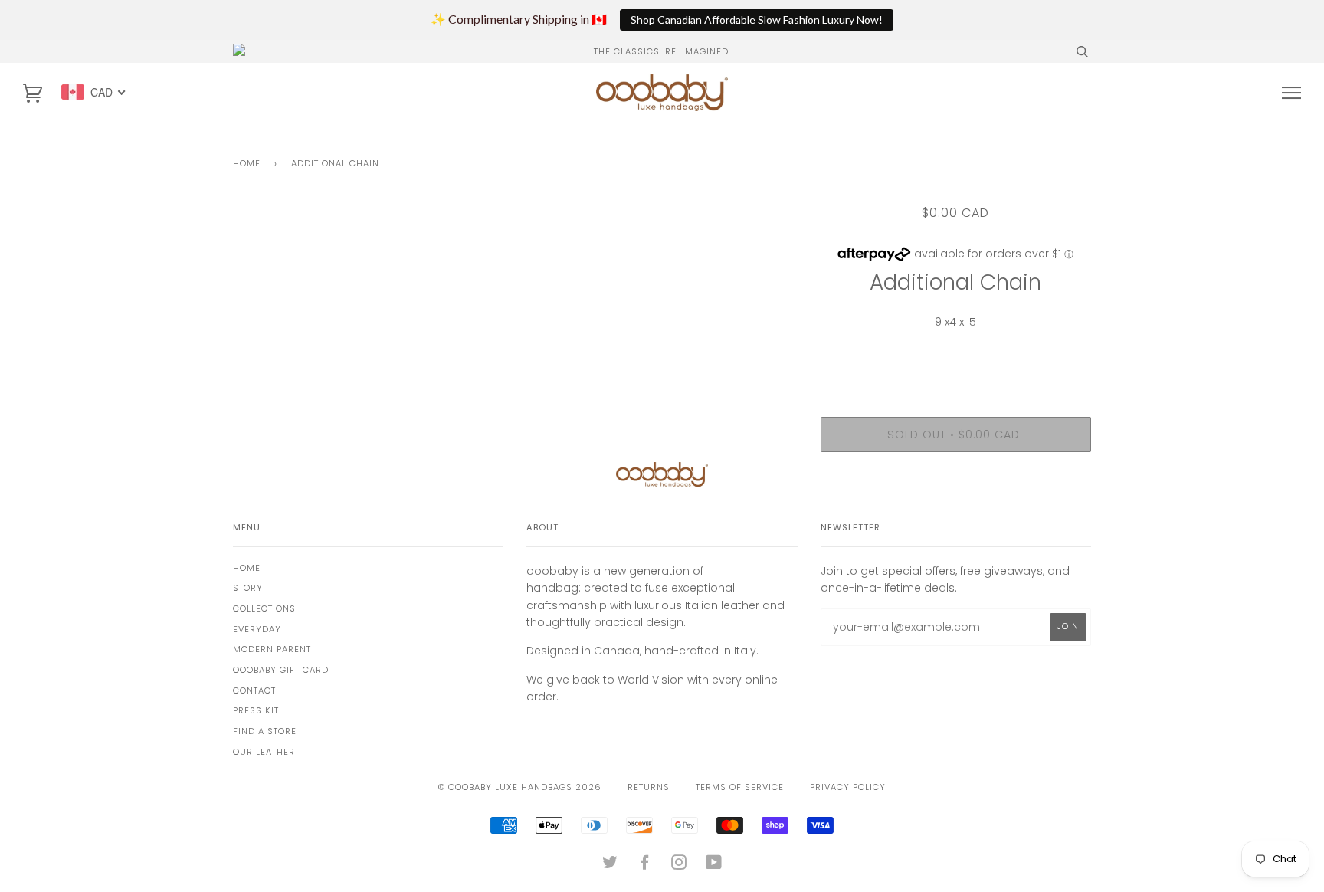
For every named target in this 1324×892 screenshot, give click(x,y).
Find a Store (265, 731)
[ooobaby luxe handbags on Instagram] (679, 865)
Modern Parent (272, 649)
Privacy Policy (848, 787)
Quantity (955, 354)
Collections (264, 608)
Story (248, 588)
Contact (254, 690)
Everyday (257, 629)
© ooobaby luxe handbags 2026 (519, 787)
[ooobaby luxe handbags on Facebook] (645, 865)
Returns (649, 787)
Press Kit (256, 710)
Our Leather (264, 752)
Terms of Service (740, 787)
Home (247, 163)
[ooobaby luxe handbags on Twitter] (610, 865)
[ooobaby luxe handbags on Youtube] (714, 865)
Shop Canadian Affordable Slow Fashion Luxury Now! (757, 19)
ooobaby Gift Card (281, 670)
